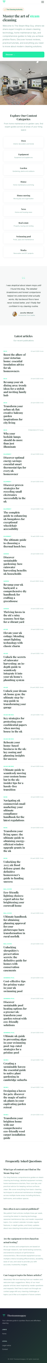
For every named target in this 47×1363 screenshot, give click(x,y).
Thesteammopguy (16, 1315)
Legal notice (6, 1345)
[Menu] (42, 2)
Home (4, 1334)
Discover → (10, 55)
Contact (5, 1349)
